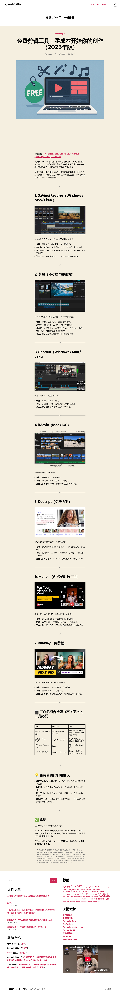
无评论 (73, 54)
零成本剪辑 (69, 863)
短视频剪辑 (45, 860)
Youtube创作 (60, 34)
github (91, 887)
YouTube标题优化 (78, 896)
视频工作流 (48, 863)
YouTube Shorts (78, 852)
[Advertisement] (60, 139)
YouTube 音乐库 (48, 856)
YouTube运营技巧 (82, 899)
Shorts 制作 (62, 852)
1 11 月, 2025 (61, 54)
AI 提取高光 (48, 850)
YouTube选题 (90, 899)
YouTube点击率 (94, 896)
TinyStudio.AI (69, 930)
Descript (39, 852)
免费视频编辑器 (42, 858)
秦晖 (23, 944)
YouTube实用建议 (66, 894)
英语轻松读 (67, 915)
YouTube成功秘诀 (75, 894)
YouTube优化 (89, 889)
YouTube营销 (66, 899)
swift (64, 889)
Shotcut (69, 852)
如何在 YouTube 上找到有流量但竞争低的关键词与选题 (29, 920)
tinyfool (49, 54)
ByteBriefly (67, 936)
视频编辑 (56, 863)
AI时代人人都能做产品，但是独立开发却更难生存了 (28, 896)
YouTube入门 (96, 889)
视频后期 (42, 863)
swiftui (69, 889)
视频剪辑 (74, 860)
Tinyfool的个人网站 (12, 4)
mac (101, 887)
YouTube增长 (100, 891)
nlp (108, 887)
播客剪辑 (79, 858)
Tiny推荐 (104, 4)
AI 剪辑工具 (40, 850)
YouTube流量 (86, 896)
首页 (92, 4)
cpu (84, 887)
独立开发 (78, 901)
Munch (50, 852)
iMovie (45, 852)
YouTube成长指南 (93, 894)
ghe (87, 887)
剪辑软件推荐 (72, 858)
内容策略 (101, 899)
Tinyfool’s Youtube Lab (73, 927)
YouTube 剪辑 (64, 854)
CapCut (68, 850)
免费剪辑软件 (71, 856)
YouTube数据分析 (103, 894)
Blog (97, 4)
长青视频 (99, 901)
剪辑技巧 (64, 858)
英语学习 (85, 901)
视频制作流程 (66, 860)
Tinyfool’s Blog (69, 921)
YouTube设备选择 (73, 899)
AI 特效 (55, 850)
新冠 (68, 901)
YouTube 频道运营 (60, 856)
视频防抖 (62, 863)
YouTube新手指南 (68, 896)
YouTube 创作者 (54, 854)
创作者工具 (57, 858)
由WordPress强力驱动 (37, 989)
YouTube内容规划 (92, 891)
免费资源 (50, 858)
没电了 (10, 903)
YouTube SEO (81, 889)
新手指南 (72, 901)
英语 (81, 901)
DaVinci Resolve (77, 850)
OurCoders (68, 924)
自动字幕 (52, 860)
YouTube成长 (84, 894)
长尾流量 (95, 901)
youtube (74, 889)
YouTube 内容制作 (43, 854)
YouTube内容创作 (70, 891)
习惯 (95, 899)
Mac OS (105, 887)
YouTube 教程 (74, 854)
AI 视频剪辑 (61, 850)
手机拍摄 (64, 901)
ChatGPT (76, 886)
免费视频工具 (80, 856)
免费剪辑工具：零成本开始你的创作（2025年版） (60, 43)
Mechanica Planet (70, 939)
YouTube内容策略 (83, 891)
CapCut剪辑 (66, 887)
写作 (107, 898)
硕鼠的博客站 (68, 933)
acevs (10, 953)
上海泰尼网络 (68, 918)
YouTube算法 (104, 896)
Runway (55, 852)
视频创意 (58, 860)
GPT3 (96, 886)
